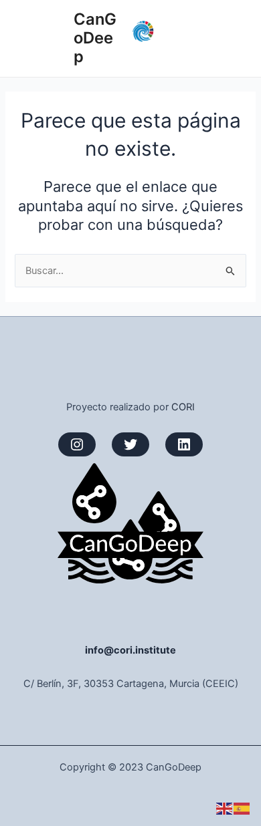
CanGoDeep (95, 38)
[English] (225, 808)
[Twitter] (130, 444)
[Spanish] (242, 808)
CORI (183, 407)
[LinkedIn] (184, 444)
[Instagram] (77, 444)
